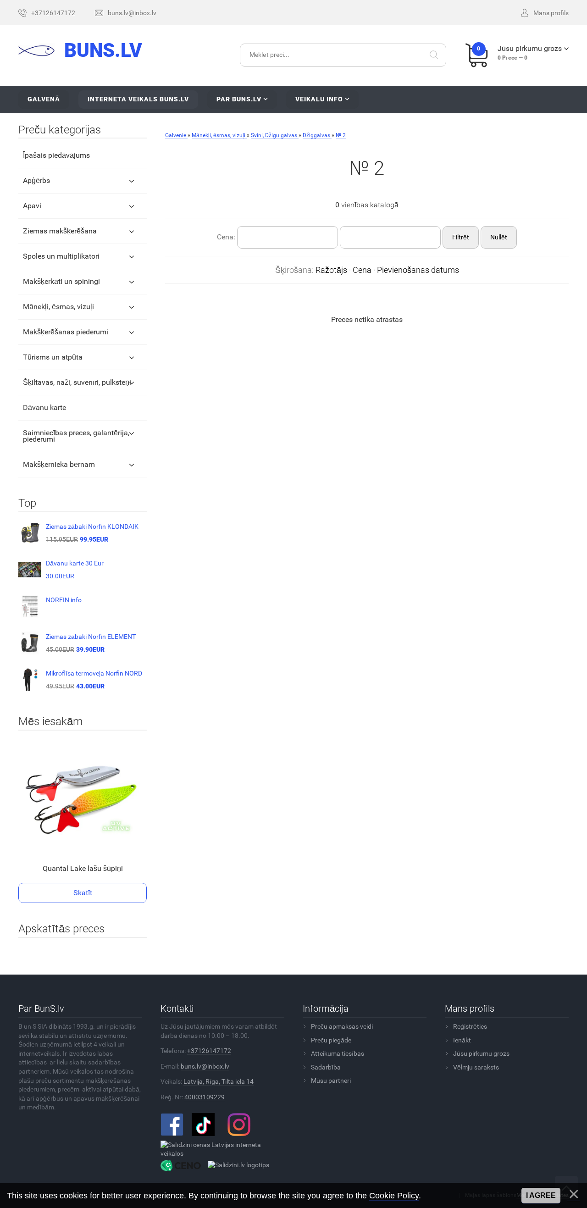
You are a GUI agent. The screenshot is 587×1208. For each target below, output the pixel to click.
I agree (541, 1195)
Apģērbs (36, 180)
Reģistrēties (470, 1026)
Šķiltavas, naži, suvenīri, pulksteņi (77, 382)
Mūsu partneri (331, 1080)
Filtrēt (460, 237)
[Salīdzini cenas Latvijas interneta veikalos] (219, 1149)
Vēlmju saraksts (476, 1067)
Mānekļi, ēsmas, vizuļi (58, 306)
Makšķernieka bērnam (59, 464)
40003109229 (204, 1097)
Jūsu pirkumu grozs (481, 1053)
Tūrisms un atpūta (53, 357)
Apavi (32, 205)
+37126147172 (209, 1050)
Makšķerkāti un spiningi (61, 281)
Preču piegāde (331, 1040)
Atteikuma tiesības (337, 1053)
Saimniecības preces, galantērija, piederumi (76, 435)
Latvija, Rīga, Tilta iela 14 (218, 1081)
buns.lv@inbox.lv (205, 1066)
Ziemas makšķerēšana (60, 231)
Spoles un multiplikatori (61, 256)
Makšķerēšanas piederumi (65, 331)
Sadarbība (326, 1067)
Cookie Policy (394, 1195)
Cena (362, 270)
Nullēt (498, 237)
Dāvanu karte (44, 407)
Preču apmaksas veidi (342, 1026)
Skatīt (82, 892)
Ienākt (462, 1040)
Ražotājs (331, 270)
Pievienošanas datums (418, 270)
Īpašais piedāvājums (56, 155)
